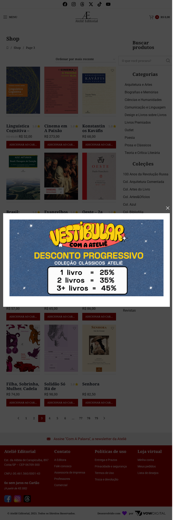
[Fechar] (167, 208)
